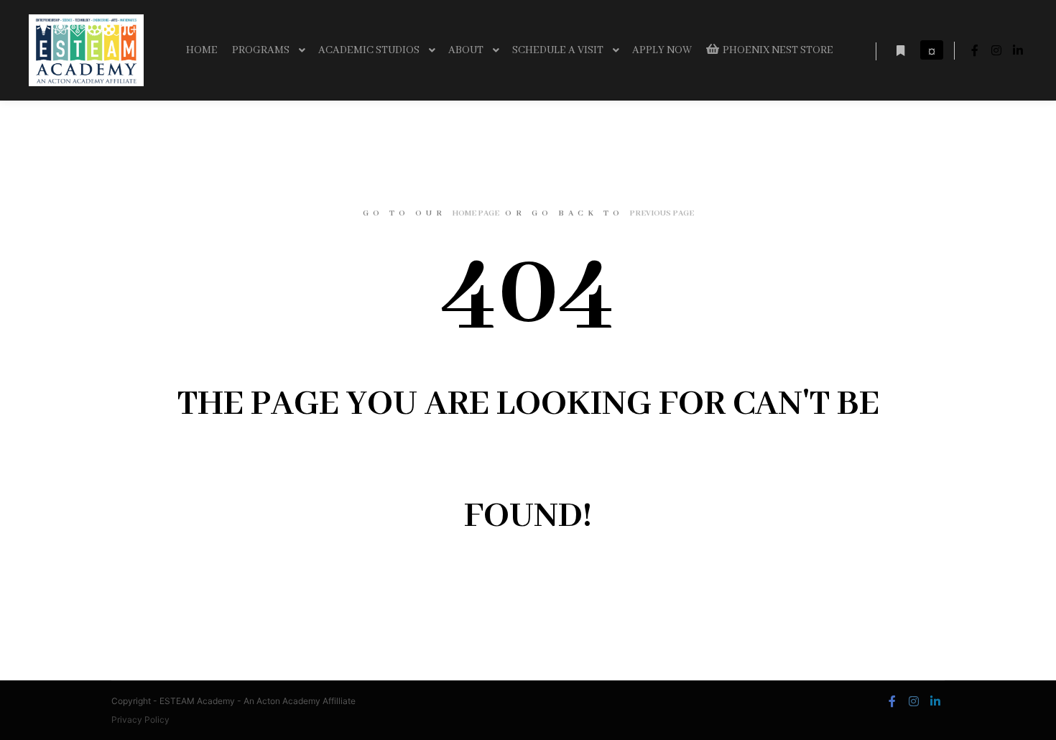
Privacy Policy (140, 719)
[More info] (900, 51)
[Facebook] (974, 50)
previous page (661, 213)
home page (475, 213)
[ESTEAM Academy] (86, 50)
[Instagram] (996, 50)
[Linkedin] (1018, 50)
